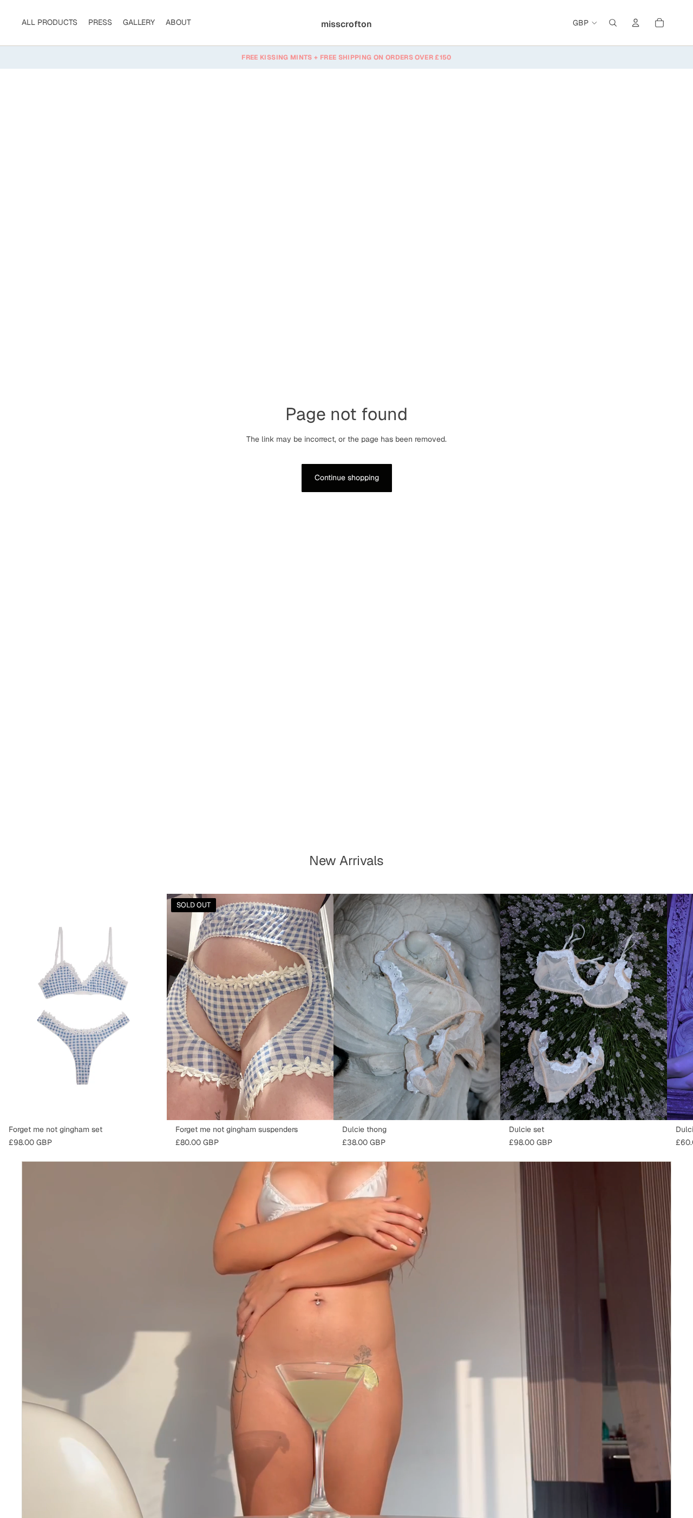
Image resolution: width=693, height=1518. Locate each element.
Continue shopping (347, 477)
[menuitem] (49, 23)
